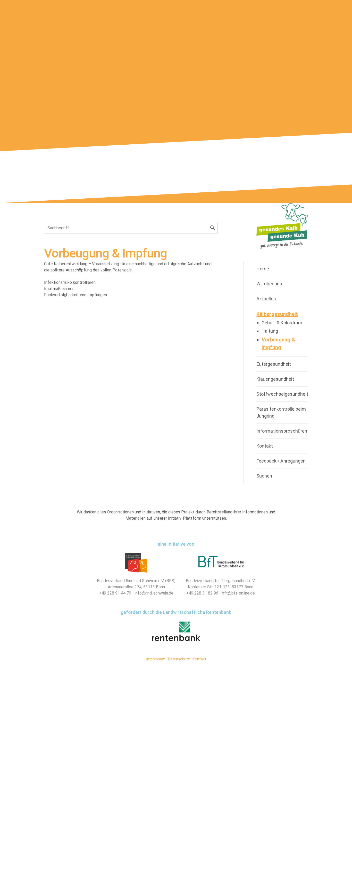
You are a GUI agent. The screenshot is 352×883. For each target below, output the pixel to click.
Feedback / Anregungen (281, 461)
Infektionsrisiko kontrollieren (73, 282)
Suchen (264, 476)
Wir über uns (269, 283)
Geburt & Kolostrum (282, 322)
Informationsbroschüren (281, 431)
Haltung (270, 331)
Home (262, 268)
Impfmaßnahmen (62, 288)
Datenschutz (179, 659)
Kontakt (264, 446)
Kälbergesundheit (277, 314)
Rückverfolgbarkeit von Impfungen (78, 294)
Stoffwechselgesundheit (282, 394)
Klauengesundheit (275, 379)
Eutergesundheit (273, 364)
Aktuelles (266, 298)
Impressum (155, 659)
